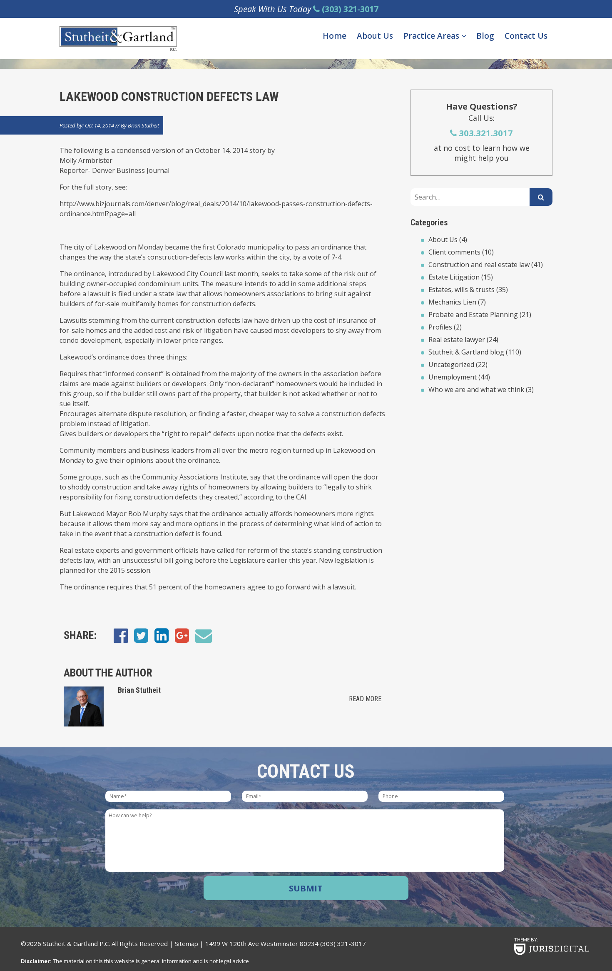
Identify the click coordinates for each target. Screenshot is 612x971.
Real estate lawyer (456, 339)
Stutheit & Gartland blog (466, 352)
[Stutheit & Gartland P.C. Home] (118, 38)
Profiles (440, 327)
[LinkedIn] (161, 635)
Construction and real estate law (479, 264)
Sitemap (186, 943)
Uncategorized (451, 364)
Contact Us (526, 35)
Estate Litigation (454, 277)
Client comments (454, 252)
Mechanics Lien (452, 302)
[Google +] (182, 635)
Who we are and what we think (476, 389)
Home (334, 35)
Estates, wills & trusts (461, 289)
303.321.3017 (485, 133)
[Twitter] (141, 635)
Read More (365, 699)
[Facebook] (121, 635)
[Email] (203, 635)
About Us (375, 35)
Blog (485, 35)
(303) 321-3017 (343, 943)
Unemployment (452, 377)
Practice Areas (432, 35)
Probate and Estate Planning (473, 314)
